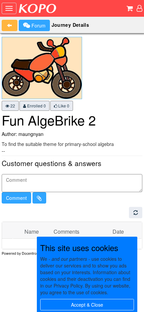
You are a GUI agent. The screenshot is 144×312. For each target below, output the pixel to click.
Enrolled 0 (36, 105)
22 (12, 105)
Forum (38, 25)
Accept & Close (87, 304)
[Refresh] (135, 212)
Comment (16, 197)
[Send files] (39, 198)
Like (63, 105)
